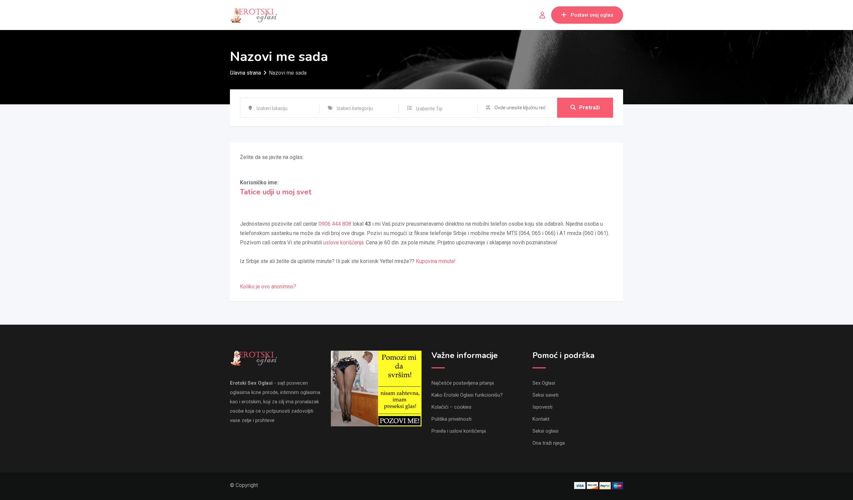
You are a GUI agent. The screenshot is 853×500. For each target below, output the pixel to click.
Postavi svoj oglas (592, 15)
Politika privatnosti (451, 419)
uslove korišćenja (343, 242)
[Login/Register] (542, 15)
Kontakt (540, 419)
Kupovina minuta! (435, 261)
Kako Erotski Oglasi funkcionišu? (467, 395)
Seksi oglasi (545, 431)
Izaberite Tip (429, 108)
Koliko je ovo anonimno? (268, 286)
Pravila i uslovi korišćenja (458, 431)
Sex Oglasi (543, 383)
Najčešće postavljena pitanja (462, 383)
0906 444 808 (335, 224)
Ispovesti (542, 407)
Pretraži (589, 107)
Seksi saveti (545, 395)
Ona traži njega (548, 443)
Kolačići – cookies (451, 407)
